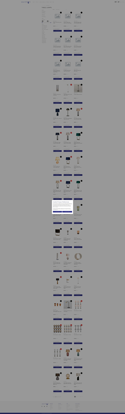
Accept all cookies (67, 211)
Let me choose (57, 211)
